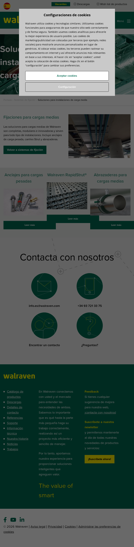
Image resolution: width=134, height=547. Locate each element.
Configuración (67, 87)
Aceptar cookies (67, 76)
